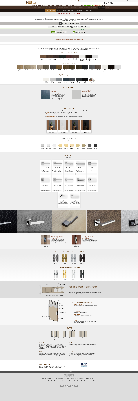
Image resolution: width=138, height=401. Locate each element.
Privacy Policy (72, 382)
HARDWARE (66, 5)
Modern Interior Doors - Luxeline (69, 13)
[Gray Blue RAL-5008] (66, 79)
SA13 (56, 26)
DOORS (38, 5)
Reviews (123, 0)
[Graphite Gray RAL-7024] (72, 79)
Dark (79, 32)
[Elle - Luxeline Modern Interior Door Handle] (80, 180)
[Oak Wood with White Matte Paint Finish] (105, 67)
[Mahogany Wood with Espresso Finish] (62, 56)
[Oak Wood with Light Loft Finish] (20, 67)
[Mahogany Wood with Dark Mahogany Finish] (69, 56)
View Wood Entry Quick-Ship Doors (69, 371)
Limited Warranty (58, 382)
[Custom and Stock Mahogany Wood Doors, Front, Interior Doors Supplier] (32, 2)
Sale (97, 5)
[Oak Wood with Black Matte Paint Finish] (111, 67)
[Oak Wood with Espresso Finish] (85, 67)
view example (52, 130)
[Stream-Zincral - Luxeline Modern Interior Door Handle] (45, 163)
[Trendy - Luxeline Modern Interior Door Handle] (69, 180)
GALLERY (72, 5)
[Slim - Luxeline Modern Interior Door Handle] (45, 180)
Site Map (94, 380)
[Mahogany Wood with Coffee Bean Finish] (56, 56)
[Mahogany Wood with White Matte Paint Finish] (82, 56)
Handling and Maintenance (62, 380)
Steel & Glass (82, 7)
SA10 (49, 26)
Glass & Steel (71, 10)
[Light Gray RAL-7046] (59, 79)
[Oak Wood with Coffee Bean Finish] (79, 67)
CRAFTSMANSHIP (51, 5)
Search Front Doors (74, 1)
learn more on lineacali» (45, 174)
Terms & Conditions (65, 382)
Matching (60, 32)
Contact (132, 0)
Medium (76, 32)
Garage (107, 7)
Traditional (81, 10)
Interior (102, 7)
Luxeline (51, 10)
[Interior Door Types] (69, 340)
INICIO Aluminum (74, 7)
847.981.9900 (108, 3)
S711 (61, 26)
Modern (55, 7)
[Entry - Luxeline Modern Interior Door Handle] (63, 196)
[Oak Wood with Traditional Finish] (59, 67)
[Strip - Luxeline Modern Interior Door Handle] (75, 196)
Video (85, 380)
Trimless (57, 32)
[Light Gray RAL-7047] (53, 79)
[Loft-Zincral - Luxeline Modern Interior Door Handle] (80, 163)
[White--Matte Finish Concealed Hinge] (73, 258)
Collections (35, 7)
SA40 (59, 26)
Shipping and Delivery (78, 382)
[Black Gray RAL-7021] (79, 79)
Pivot (60, 7)
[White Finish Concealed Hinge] (73, 274)
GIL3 (78, 26)
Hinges (71, 23)
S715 (63, 26)
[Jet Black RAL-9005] (85, 79)
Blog (82, 380)
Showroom (66, 378)
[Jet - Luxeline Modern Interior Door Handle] (92, 180)
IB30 (70, 26)
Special (89, 5)
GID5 (83, 26)
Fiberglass (95, 7)
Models (60, 23)
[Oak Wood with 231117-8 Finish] (27, 67)
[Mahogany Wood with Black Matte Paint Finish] (88, 56)
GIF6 (85, 26)
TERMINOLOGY (59, 5)
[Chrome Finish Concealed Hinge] (55, 258)
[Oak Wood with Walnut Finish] (72, 67)
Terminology (70, 380)
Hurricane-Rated (88, 7)
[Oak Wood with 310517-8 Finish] (40, 67)
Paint (82, 32)
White (64, 32)
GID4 (81, 26)
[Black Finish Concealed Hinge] (82, 274)
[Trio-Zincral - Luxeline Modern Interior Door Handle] (57, 163)
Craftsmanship (44, 380)
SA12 (54, 26)
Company (79, 380)
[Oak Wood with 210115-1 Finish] (53, 67)
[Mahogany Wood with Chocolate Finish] (75, 56)
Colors (66, 23)
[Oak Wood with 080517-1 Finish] (33, 67)
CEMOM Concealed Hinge (45, 246)
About (78, 23)
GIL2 (76, 26)
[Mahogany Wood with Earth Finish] (43, 56)
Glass (68, 23)
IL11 (72, 26)
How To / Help (128, 0)
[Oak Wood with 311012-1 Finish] (46, 67)
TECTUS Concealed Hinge (76, 246)
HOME (33, 5)
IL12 (74, 26)
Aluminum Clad (67, 7)
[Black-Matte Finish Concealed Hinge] (82, 258)
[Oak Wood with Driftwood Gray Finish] (98, 67)
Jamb (63, 23)
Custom (50, 7)
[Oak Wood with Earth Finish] (66, 67)
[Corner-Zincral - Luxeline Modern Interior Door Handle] (69, 163)
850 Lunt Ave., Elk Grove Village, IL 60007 (77, 378)
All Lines (88, 26)
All (66, 32)
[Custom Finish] (92, 79)
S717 (68, 26)
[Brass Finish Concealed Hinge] (64, 258)
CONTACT (103, 5)
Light (74, 32)
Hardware (75, 23)
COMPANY (81, 5)
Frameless (53, 32)
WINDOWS (43, 5)
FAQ (76, 5)
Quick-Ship (44, 7)
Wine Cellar (89, 10)
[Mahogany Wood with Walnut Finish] (49, 56)
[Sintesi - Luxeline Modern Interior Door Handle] (92, 163)
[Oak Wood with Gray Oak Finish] (92, 67)
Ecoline (61, 10)
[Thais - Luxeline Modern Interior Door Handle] (57, 180)
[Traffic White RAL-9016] (46, 79)
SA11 (52, 26)
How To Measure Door (52, 380)
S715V (66, 26)
